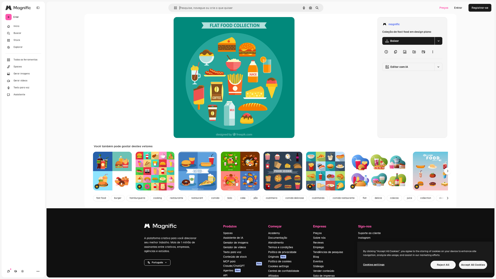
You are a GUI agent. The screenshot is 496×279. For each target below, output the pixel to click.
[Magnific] (160, 227)
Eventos (318, 261)
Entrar (458, 7)
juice (409, 198)
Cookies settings (278, 266)
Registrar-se (480, 7)
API (225, 275)
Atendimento (276, 242)
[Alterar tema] (22, 271)
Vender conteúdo (323, 271)
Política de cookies (279, 261)
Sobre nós (319, 237)
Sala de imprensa (324, 275)
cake (242, 198)
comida (215, 198)
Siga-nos (364, 226)
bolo (229, 198)
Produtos (230, 226)
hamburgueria (137, 198)
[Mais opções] (433, 52)
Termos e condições (280, 247)
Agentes (231, 270)
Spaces (227, 233)
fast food (101, 198)
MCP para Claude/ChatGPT (242, 263)
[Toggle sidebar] (38, 8)
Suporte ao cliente (369, 233)
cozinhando (318, 198)
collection (425, 198)
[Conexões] (8, 271)
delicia (378, 198)
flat (365, 198)
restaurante (176, 198)
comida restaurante (344, 198)
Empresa (319, 226)
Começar (275, 226)
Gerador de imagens (235, 242)
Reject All (443, 264)
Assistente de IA (233, 237)
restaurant (197, 198)
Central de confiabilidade (283, 271)
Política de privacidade (282, 252)
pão (256, 198)
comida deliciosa (294, 198)
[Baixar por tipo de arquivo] (438, 41)
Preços (443, 7)
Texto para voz (232, 252)
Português (157, 262)
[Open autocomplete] (174, 7)
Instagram (364, 237)
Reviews (318, 242)
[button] (157, 262)
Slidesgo (318, 266)
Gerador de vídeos (234, 247)
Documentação (277, 237)
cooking (157, 198)
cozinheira (271, 198)
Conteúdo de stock (235, 256)
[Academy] (15, 271)
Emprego (318, 247)
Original (198, 24)
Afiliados (273, 275)
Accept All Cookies (473, 264)
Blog (316, 256)
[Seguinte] (447, 171)
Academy (274, 233)
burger (117, 198)
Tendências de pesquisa (328, 252)
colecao (394, 198)
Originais (276, 256)
